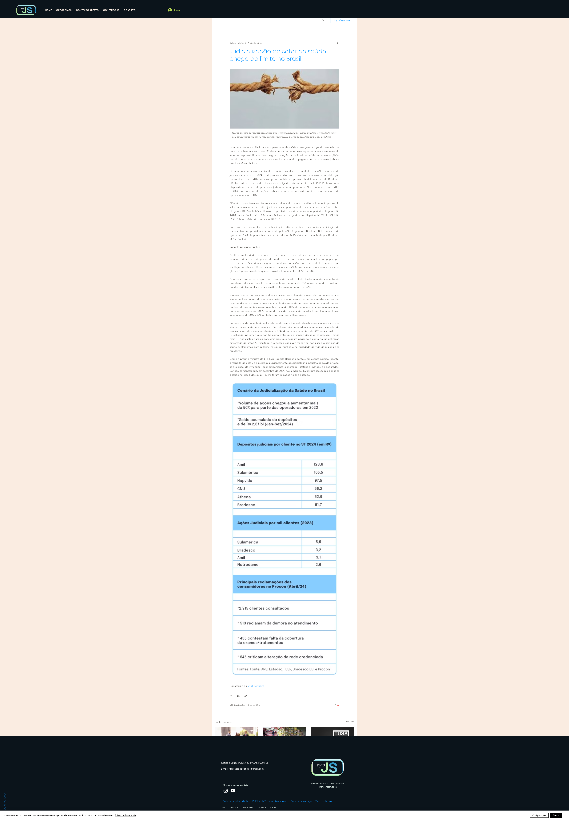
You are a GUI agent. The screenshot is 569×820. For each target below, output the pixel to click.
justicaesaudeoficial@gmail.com (246, 768)
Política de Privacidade (125, 815)
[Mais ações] (337, 43)
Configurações (539, 815)
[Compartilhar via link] (245, 695)
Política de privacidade (235, 801)
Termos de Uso (323, 801)
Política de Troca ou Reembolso (269, 801)
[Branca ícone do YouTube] (233, 791)
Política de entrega (301, 801)
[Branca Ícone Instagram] (225, 791)
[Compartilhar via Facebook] (231, 695)
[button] (323, 20)
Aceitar (556, 815)
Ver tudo (350, 721)
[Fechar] (565, 815)
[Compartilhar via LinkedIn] (238, 695)
